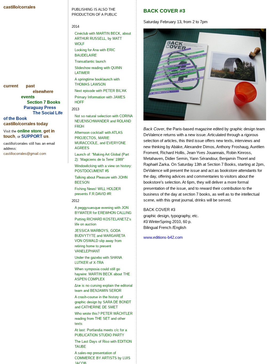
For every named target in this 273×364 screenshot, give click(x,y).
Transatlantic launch (90, 61)
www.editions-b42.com (163, 237)
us (46, 136)
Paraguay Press (40, 107)
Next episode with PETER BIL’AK (101, 91)
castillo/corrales (19, 7)
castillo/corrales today (25, 124)
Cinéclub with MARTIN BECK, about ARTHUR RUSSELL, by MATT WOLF (103, 38)
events (28, 97)
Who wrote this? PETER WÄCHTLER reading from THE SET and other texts (104, 319)
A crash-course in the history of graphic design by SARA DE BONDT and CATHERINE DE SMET (103, 302)
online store (29, 131)
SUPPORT (32, 136)
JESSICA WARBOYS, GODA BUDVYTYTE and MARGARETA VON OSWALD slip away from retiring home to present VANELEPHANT (100, 241)
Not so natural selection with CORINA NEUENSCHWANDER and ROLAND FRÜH (104, 121)
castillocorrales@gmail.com (24, 154)
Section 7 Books (43, 102)
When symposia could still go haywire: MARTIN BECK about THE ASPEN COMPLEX (102, 274)
